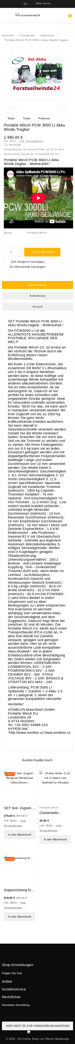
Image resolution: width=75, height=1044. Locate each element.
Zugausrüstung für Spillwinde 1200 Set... (18, 890)
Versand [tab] (37, 306)
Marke (8, 232)
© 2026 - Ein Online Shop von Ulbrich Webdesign (37, 1038)
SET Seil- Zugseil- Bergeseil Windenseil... (18, 808)
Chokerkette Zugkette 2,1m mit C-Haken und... (53, 813)
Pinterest (44, 118)
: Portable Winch (36, 232)
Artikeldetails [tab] (37, 295)
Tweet (27, 118)
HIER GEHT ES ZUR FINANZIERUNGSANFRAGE (38, 1025)
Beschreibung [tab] (37, 284)
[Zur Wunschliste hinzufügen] (30, 776)
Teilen (11, 118)
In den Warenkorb (43, 252)
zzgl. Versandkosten (31, 141)
